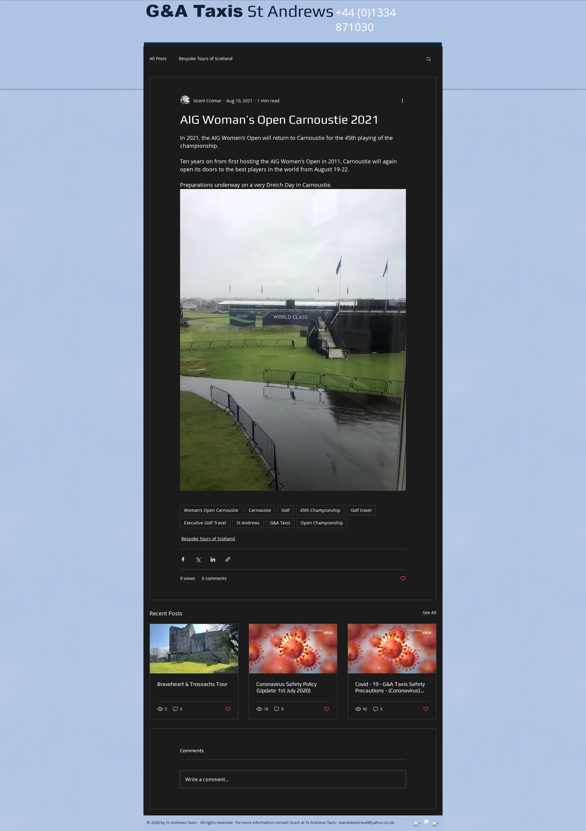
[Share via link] (228, 559)
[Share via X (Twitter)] (198, 559)
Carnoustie (260, 510)
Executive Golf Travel (205, 523)
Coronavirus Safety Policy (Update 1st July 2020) (286, 687)
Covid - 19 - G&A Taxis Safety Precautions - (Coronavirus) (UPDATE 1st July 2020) (390, 687)
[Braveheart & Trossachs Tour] (194, 648)
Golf (285, 510)
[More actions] (402, 100)
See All (429, 612)
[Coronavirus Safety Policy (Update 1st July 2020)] (293, 648)
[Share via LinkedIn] (213, 559)
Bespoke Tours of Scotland (206, 58)
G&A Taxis (280, 523)
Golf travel (361, 510)
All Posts (158, 58)
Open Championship (322, 523)
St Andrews (248, 523)
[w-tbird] (426, 821)
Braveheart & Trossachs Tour (192, 684)
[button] (429, 58)
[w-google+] (417, 825)
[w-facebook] (435, 825)
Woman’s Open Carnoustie (211, 510)
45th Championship (320, 510)
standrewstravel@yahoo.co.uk (366, 822)
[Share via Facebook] (183, 559)
